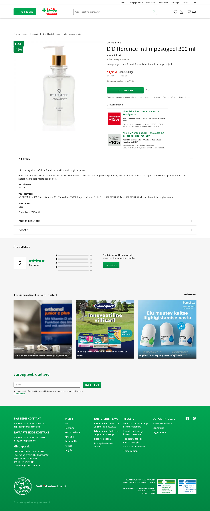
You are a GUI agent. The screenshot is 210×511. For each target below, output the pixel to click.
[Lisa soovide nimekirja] (148, 90)
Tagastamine (159, 432)
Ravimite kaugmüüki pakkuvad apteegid (139, 482)
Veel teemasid (190, 294)
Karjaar (68, 445)
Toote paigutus (131, 450)
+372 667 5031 (37, 437)
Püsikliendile (71, 441)
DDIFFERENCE (114, 42)
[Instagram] (194, 419)
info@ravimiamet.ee (146, 488)
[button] (19, 44)
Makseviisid (158, 427)
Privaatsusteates (19, 393)
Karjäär (68, 450)
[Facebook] (187, 419)
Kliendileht (150, 2)
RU (195, 2)
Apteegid (175, 2)
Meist (123, 2)
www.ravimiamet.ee (130, 488)
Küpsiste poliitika (102, 438)
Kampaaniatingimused (134, 446)
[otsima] (154, 12)
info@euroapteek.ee (25, 440)
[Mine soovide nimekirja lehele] (175, 12)
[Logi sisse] (181, 12)
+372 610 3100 (37, 423)
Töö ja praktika (136, 2)
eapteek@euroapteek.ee (27, 426)
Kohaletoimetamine (162, 423)
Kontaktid (163, 2)
